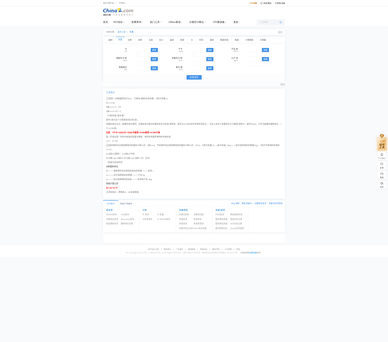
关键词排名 (184, 214)
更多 (235, 22)
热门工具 (155, 22)
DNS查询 (125, 214)
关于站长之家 (153, 249)
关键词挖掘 (199, 214)
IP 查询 (145, 214)
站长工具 (122, 32)
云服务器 (253, 252)
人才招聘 (228, 249)
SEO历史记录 (236, 224)
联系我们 (167, 249)
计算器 (263, 40)
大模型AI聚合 (196, 22)
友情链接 (191, 249)
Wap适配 (235, 203)
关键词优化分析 (186, 228)
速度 (212, 40)
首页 (105, 22)
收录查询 (183, 224)
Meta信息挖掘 (200, 228)
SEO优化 (118, 22)
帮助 (238, 249)
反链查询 (183, 219)
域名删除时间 (112, 224)
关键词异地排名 (276, 203)
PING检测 (219, 214)
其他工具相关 (126, 203)
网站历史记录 (236, 219)
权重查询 (136, 22)
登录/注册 (281, 3)
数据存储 (224, 40)
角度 (237, 40)
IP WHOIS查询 (163, 219)
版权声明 (215, 249)
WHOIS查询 (111, 214)
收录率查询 (199, 224)
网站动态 (203, 249)
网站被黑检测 (236, 214)
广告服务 (179, 249)
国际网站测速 (221, 224)
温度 (172, 40)
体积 (140, 40)
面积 (111, 40)
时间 (201, 40)
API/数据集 (219, 22)
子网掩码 (249, 40)
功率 (130, 40)
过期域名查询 (260, 203)
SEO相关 (111, 203)
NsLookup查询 (127, 219)
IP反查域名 (147, 219)
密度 (182, 40)
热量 (132, 32)
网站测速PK (247, 203)
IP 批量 (160, 214)
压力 (161, 40)
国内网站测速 (221, 219)
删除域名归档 (127, 224)
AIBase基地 (174, 22)
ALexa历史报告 (237, 228)
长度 (151, 40)
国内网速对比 (221, 228)
